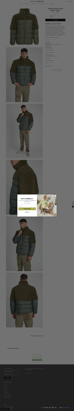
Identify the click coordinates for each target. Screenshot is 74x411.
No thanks (27, 212)
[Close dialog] (55, 196)
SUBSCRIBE (27, 208)
